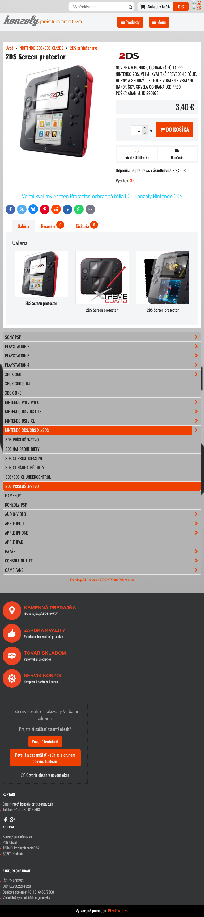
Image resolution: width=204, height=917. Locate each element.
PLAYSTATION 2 (17, 346)
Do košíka (177, 129)
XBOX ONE (13, 393)
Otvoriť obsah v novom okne (47, 775)
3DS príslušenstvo (22, 439)
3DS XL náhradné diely (24, 467)
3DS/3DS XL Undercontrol (28, 477)
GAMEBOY (13, 495)
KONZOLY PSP (16, 505)
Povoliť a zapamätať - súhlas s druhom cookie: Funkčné (45, 758)
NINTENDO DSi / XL (20, 421)
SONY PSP (13, 337)
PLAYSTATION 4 (17, 365)
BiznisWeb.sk (118, 910)
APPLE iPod (14, 523)
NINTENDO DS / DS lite (23, 411)
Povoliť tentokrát (45, 741)
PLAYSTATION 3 (17, 355)
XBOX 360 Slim (17, 383)
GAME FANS (14, 570)
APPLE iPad (14, 542)
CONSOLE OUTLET (19, 560)
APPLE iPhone (16, 533)
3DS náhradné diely (22, 449)
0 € (181, 6)
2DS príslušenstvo (22, 486)
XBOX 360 (13, 374)
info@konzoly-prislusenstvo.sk (32, 804)
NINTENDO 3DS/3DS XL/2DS (27, 430)
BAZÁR (10, 551)
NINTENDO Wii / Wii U (22, 402)
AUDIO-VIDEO (15, 514)
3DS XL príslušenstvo (24, 458)
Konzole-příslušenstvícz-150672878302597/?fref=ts (102, 579)
